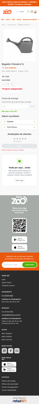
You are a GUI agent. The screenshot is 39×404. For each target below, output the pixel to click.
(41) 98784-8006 (7, 296)
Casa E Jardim (11, 25)
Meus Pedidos (7, 336)
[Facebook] (10, 350)
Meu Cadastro (7, 333)
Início (3, 25)
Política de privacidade (10, 384)
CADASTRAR (29, 265)
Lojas (3, 279)
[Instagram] (4, 350)
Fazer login (19, 180)
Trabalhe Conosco (8, 285)
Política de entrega (8, 381)
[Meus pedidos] (32, 12)
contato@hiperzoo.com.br (11, 315)
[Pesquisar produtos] (16, 11)
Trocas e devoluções (9, 390)
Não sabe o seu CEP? (9, 111)
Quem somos (6, 282)
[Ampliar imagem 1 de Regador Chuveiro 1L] (20, 45)
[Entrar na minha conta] (28, 11)
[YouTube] (17, 350)
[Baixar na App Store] (9, 364)
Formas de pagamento (10, 387)
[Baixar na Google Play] (9, 369)
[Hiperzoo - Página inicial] (7, 11)
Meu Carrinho (7, 339)
